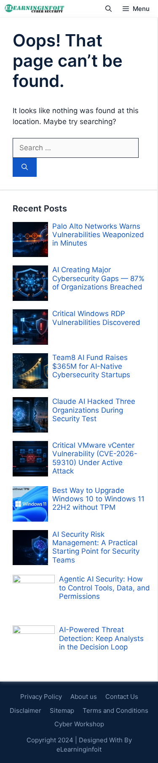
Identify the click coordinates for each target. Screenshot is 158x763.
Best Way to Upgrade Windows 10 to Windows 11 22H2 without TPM (98, 499)
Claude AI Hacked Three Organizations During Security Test (93, 410)
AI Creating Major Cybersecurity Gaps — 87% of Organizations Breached (98, 278)
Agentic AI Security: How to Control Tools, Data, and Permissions (104, 588)
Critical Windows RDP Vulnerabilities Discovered (96, 317)
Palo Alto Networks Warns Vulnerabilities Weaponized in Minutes (98, 235)
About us (83, 697)
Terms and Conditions (115, 710)
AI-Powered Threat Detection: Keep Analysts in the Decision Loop (101, 638)
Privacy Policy (41, 697)
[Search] (25, 167)
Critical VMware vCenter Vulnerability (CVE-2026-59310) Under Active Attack (94, 458)
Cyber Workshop (79, 724)
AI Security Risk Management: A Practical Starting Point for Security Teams (95, 547)
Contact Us (121, 697)
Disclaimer (25, 710)
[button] (108, 8)
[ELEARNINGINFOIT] (34, 8)
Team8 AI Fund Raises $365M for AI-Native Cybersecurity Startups (91, 366)
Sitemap (62, 710)
